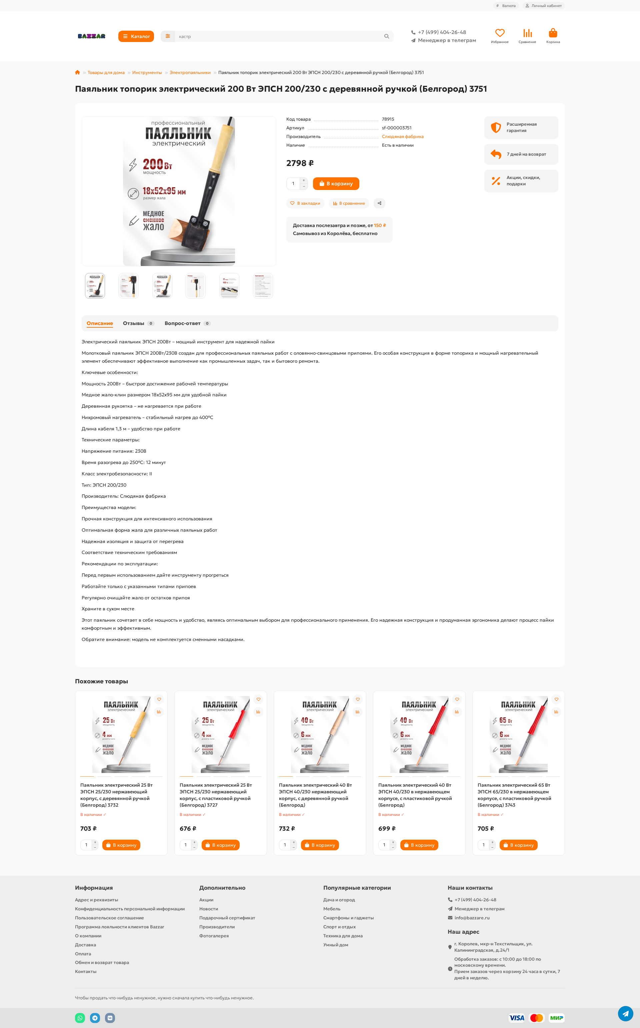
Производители (217, 927)
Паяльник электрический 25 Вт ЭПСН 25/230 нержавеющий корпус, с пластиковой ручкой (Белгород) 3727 (216, 795)
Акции (206, 900)
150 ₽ (380, 225)
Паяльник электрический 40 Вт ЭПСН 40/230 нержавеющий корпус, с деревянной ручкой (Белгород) (315, 795)
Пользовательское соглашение (109, 918)
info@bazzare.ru (472, 918)
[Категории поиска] (168, 36)
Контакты (86, 971)
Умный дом (335, 945)
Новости (208, 909)
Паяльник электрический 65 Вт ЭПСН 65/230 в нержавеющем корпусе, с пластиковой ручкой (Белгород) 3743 (514, 795)
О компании (88, 936)
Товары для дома (106, 72)
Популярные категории (357, 887)
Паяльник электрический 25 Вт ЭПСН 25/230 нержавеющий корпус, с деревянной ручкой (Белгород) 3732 (116, 795)
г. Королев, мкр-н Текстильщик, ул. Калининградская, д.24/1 (493, 947)
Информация (94, 887)
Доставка (85, 945)
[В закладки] (159, 699)
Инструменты (147, 72)
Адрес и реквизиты (96, 900)
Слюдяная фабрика (403, 136)
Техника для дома (343, 936)
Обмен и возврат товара (102, 962)
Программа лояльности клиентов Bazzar (119, 927)
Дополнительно (222, 887)
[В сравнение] (159, 712)
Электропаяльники (190, 72)
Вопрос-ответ (186, 323)
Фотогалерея (214, 936)
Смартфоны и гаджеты (348, 918)
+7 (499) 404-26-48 (442, 32)
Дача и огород (339, 900)
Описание (100, 323)
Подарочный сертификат (227, 918)
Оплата (83, 954)
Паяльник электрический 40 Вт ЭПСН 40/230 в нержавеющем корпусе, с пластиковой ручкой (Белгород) (415, 795)
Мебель (331, 909)
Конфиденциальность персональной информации (130, 909)
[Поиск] (386, 36)
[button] (82, 286)
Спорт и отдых (339, 927)
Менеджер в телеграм (447, 40)
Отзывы (137, 323)
